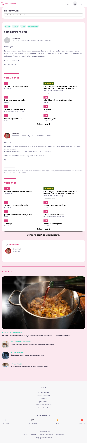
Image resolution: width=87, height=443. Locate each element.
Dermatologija (33, 26)
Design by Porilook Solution (43, 438)
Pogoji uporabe (59, 435)
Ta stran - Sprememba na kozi (17, 86)
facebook (5, 423)
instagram (33, 423)
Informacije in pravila (46, 435)
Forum (7, 26)
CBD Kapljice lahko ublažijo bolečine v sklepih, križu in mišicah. (60, 87)
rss (57, 423)
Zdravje (15, 26)
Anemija (47, 109)
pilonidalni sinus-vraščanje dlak (58, 100)
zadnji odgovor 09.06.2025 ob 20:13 (38, 40)
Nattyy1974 (16, 38)
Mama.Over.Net (43, 408)
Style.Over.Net (43, 392)
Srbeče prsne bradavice (14, 109)
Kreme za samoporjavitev (15, 100)
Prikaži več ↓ (43, 124)
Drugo (23, 26)
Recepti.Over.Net (43, 395)
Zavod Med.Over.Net (43, 404)
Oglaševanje (33, 435)
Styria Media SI (43, 401)
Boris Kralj (16, 133)
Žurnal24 (43, 398)
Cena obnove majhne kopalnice (18, 191)
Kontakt (25, 435)
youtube (82, 423)
